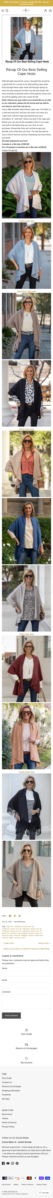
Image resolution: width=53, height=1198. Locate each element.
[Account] (45, 10)
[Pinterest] (17, 1163)
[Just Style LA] (26, 10)
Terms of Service (9, 1122)
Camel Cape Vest (26, 772)
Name (4, 968)
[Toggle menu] (2, 10)
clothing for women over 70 (31, 931)
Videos (5, 1118)
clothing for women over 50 (31, 929)
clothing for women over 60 (11, 931)
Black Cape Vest (26, 429)
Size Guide (7, 1078)
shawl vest (6, 933)
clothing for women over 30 (24, 926)
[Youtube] (8, 1163)
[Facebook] (3, 1163)
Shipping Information (11, 1091)
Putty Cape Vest (26, 634)
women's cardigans (20, 935)
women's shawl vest (35, 935)
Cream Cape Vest (26, 221)
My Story (6, 1099)
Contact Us (7, 1082)
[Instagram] (12, 1163)
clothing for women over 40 (11, 929)
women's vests (20, 938)
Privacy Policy (8, 1127)
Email (4, 980)
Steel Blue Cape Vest (26, 291)
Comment (6, 992)
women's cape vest (35, 933)
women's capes (7, 935)
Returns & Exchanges (11, 1086)
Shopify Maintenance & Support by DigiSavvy (15, 1194)
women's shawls (8, 938)
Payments (6, 1095)
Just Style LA (12, 1192)
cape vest (9, 926)
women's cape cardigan (19, 933)
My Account (7, 1114)
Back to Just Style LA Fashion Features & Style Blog (26, 949)
